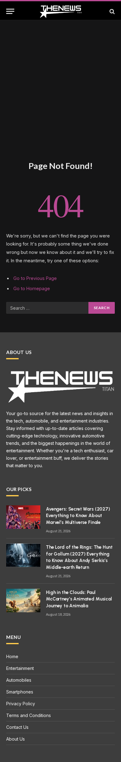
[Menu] (10, 11)
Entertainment (20, 668)
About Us (15, 739)
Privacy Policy (20, 703)
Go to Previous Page (35, 278)
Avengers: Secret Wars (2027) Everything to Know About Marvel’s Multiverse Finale (78, 515)
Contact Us (17, 727)
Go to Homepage (31, 288)
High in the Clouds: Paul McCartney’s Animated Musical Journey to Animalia (79, 599)
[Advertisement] (60, 96)
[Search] (111, 11)
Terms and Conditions (28, 715)
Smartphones (19, 691)
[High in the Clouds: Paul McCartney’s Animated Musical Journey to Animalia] (23, 600)
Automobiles (18, 680)
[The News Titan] (60, 11)
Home (12, 656)
